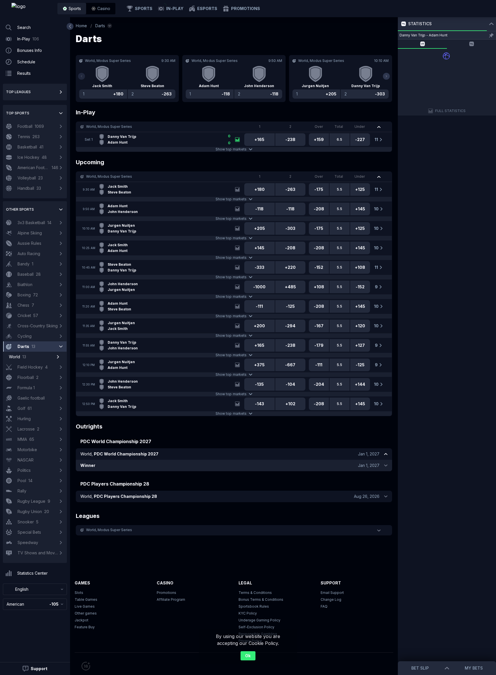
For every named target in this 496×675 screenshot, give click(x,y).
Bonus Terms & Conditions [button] (261, 599)
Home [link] (81, 25)
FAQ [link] (324, 606)
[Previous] (81, 76)
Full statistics (450, 111)
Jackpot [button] (81, 620)
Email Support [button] (332, 592)
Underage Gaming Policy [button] (259, 620)
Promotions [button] (166, 592)
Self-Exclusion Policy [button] (256, 627)
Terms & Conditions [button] (255, 592)
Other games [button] (86, 613)
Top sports (17, 113)
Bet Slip (420, 668)
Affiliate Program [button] (171, 599)
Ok (248, 655)
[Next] (386, 76)
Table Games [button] (86, 599)
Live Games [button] (85, 606)
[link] (31, 8)
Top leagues (18, 92)
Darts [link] (100, 25)
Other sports (20, 209)
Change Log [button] (331, 599)
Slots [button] (79, 592)
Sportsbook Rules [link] (254, 606)
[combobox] (35, 589)
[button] (100, 8)
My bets (474, 668)
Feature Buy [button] (85, 627)
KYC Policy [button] (248, 613)
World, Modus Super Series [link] (109, 126)
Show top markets (231, 149)
